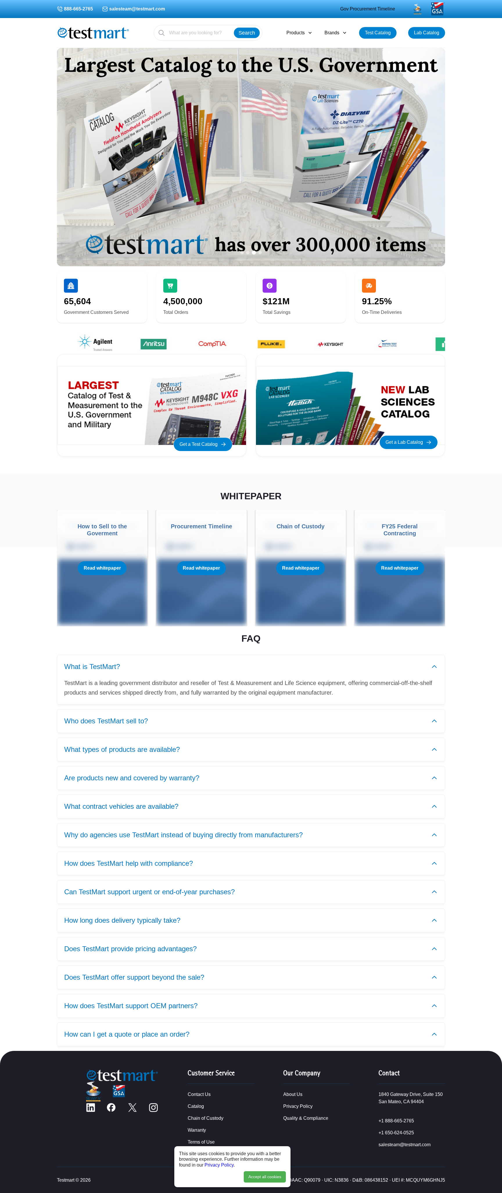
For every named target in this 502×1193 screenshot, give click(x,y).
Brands (331, 32)
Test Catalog (378, 32)
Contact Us (199, 1094)
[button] (242, 252)
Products (295, 32)
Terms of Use (201, 1142)
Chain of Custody (205, 1118)
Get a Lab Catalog (404, 442)
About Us (292, 1094)
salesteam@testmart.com (137, 8)
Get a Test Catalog (199, 444)
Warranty (197, 1130)
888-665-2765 (78, 8)
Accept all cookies (264, 1176)
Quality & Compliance (305, 1118)
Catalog (196, 1106)
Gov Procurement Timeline (367, 8)
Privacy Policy (219, 1164)
